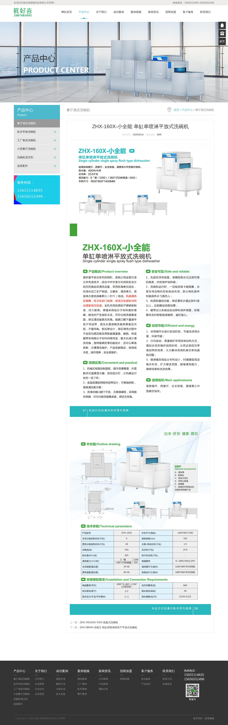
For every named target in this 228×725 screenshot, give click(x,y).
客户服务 (188, 12)
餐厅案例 (82, 694)
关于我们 (101, 12)
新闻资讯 (153, 12)
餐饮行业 (60, 684)
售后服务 (146, 679)
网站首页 (66, 12)
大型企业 (60, 689)
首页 (176, 109)
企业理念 (39, 694)
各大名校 (60, 694)
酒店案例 (82, 679)
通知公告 (103, 689)
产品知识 (146, 684)
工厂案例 (82, 684)
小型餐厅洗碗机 (22, 694)
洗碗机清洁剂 (21, 699)
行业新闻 (103, 684)
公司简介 (39, 679)
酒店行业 (60, 679)
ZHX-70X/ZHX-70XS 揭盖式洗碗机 (99, 622)
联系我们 (205, 12)
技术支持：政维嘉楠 (203, 718)
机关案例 (82, 689)
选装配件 (18, 704)
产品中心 (84, 12)
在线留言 (167, 684)
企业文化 (39, 689)
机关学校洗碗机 (22, 684)
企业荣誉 (39, 684)
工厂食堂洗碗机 (22, 689)
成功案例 (118, 12)
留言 (222, 41)
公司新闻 (103, 679)
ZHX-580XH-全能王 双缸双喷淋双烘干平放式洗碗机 (108, 627)
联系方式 (167, 679)
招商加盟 (170, 12)
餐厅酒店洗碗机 (22, 679)
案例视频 (136, 12)
